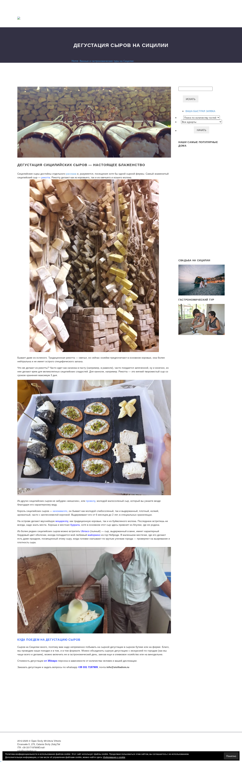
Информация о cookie (114, 757)
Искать (190, 99)
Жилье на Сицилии (180, 18)
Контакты (217, 18)
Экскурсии (189, 18)
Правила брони (207, 18)
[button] (0, 761)
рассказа (71, 173)
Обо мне (198, 18)
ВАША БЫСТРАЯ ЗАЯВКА (200, 111)
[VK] (223, 741)
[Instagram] (219, 741)
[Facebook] (19, 683)
